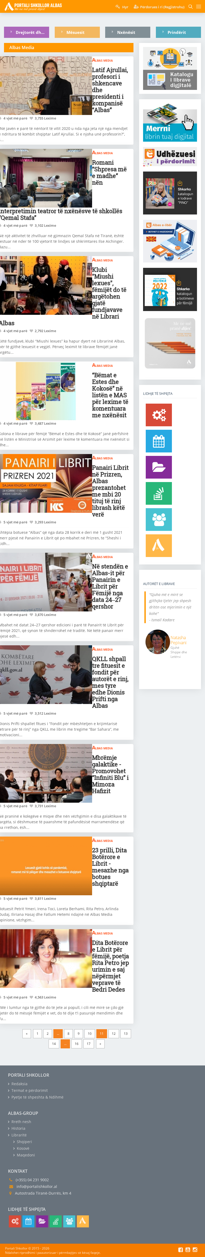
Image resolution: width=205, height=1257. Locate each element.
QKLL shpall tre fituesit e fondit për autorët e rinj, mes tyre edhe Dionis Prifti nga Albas (110, 682)
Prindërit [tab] (177, 32)
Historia (17, 1128)
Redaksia (18, 1083)
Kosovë (22, 1148)
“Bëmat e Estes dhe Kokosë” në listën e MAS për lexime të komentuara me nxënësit (110, 395)
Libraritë (18, 1134)
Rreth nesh (20, 1121)
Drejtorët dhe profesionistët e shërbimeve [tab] (32, 32)
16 (76, 1043)
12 (114, 1033)
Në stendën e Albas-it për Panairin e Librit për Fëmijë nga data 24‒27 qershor (110, 586)
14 (54, 1043)
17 (88, 1043)
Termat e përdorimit (29, 1090)
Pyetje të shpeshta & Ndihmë (37, 1097)
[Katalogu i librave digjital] (159, 467)
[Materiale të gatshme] (159, 415)
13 (126, 1033)
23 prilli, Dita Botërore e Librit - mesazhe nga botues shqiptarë (110, 866)
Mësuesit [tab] (75, 32)
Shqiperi (24, 1141)
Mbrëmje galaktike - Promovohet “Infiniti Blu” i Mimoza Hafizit (110, 774)
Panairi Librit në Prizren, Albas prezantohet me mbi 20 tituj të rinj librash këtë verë (110, 491)
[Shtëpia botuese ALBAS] (159, 546)
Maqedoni (25, 1154)
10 (90, 1033)
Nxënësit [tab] (126, 32)
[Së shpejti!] (159, 441)
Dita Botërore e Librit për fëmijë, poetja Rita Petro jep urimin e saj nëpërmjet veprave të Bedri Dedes (110, 966)
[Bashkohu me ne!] (159, 519)
